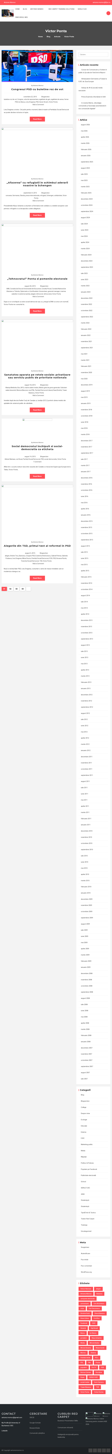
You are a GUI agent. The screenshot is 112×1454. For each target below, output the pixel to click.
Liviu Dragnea (30, 102)
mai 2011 (84, 800)
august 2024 (85, 218)
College (83, 1107)
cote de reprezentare (31, 99)
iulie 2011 (84, 788)
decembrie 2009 (86, 899)
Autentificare (85, 1253)
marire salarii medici (31, 387)
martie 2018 (85, 434)
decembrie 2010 (86, 831)
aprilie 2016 (85, 509)
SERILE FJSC (85, 1188)
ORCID (32, 1417)
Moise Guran (100, 1348)
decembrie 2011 (86, 757)
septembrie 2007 (87, 1066)
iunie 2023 (84, 279)
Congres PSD (30, 556)
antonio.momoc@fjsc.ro (101, 2)
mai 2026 (84, 131)
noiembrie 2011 (86, 763)
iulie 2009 (84, 930)
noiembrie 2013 (86, 627)
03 (17, 589)
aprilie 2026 (85, 137)
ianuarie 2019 (85, 403)
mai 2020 (84, 379)
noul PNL (31, 390)
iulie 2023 (84, 273)
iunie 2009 (84, 936)
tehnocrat (39, 294)
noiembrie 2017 (86, 447)
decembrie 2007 (86, 1048)
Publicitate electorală (88, 1175)
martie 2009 (85, 955)
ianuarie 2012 (85, 750)
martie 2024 (85, 249)
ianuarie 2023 (85, 292)
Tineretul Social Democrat (30, 561)
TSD (40, 561)
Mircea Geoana (85, 1348)
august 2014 (85, 595)
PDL (81, 1362)
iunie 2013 (84, 657)
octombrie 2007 (86, 1060)
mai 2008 (84, 1017)
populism (83, 1367)
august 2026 (85, 125)
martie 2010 (85, 881)
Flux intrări (84, 1260)
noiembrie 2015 (86, 527)
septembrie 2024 (87, 211)
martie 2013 (85, 676)
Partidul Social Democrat (31, 459)
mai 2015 (84, 565)
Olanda (22, 195)
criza (82, 1308)
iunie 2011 (84, 794)
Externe (83, 1132)
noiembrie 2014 (86, 583)
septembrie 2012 (87, 707)
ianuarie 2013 (85, 688)
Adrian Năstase (10, 459)
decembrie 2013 (86, 620)
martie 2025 (85, 187)
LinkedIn (5, 1431)
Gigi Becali (94, 1328)
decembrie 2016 (86, 478)
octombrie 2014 (86, 589)
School (83, 1182)
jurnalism (83, 1338)
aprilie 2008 (85, 1023)
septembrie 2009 (87, 918)
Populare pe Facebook (89, 1169)
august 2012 (85, 713)
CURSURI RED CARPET (68, 1415)
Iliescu (82, 1333)
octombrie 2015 (86, 534)
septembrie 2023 (87, 267)
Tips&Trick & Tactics (88, 1213)
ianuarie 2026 (85, 156)
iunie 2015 (84, 558)
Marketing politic (87, 1144)
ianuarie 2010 (85, 893)
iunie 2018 (84, 422)
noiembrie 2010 (86, 837)
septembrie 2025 (87, 162)
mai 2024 (84, 236)
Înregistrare (85, 1247)
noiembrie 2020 (86, 372)
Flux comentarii (86, 1266)
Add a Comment (38, 104)
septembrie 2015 (87, 540)
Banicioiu (22, 556)
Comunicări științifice (37, 1433)
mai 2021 (84, 354)
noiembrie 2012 (86, 701)
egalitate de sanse (57, 99)
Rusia (82, 1377)
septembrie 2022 (87, 317)
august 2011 (85, 781)
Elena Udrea (84, 1318)
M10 (22, 387)
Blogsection (45, 97)
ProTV (94, 1367)
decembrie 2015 (86, 521)
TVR (97, 1387)
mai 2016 (84, 503)
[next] (28, 589)
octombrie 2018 (86, 416)
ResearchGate (35, 1428)
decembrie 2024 (86, 199)
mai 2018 (84, 428)
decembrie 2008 (86, 973)
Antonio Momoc (37, 9)
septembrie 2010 (87, 850)
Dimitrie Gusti (85, 1313)
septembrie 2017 (87, 453)
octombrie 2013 (86, 633)
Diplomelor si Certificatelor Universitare (33, 291)
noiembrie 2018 (86, 410)
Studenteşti (85, 1206)
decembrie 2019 (86, 385)
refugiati (43, 195)
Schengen (50, 195)
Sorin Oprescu (99, 1382)
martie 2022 (85, 323)
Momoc (83, 1353)
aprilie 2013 (85, 670)
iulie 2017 (84, 459)
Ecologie (84, 1120)
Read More (37, 119)
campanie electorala (87, 1298)
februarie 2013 (86, 682)
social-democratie (50, 459)
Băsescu (99, 1294)
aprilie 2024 (85, 242)
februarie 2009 (86, 961)
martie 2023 (85, 286)
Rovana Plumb (61, 558)
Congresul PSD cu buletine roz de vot (37, 89)
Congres (20, 99)
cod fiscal (19, 459)
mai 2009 (84, 943)
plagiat (33, 294)
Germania (15, 195)
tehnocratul (48, 294)
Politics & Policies (87, 1163)
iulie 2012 (84, 719)
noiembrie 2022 (86, 304)
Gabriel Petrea (56, 556)
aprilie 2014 (85, 614)
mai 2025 (84, 180)
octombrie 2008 (86, 986)
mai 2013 (84, 664)
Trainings (84, 1225)
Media (83, 1151)
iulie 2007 (84, 1079)
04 (23, 589)
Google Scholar (35, 1423)
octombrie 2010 (86, 843)
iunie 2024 (84, 230)
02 (10, 589)
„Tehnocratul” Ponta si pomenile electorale (37, 278)
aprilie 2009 (85, 949)
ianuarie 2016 (85, 515)
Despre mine (85, 1113)
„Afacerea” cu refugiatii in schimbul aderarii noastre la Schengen (37, 184)
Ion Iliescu (21, 102)
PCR (50, 558)
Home (17, 9)
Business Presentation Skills (68, 1421)
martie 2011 (85, 812)
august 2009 (85, 924)
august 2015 (85, 546)
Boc (19, 387)
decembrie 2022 (86, 298)
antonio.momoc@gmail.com (12, 1417)
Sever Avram (43, 102)
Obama (93, 1353)
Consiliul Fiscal (46, 289)
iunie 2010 (84, 862)
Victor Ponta (53, 102)
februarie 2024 (86, 255)
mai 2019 (84, 397)
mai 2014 (84, 608)
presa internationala (32, 195)
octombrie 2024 (86, 205)
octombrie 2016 (86, 490)
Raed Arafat (57, 390)
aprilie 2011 (85, 806)
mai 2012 (84, 732)
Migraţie (84, 1157)
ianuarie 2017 (85, 472)
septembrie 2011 (87, 775)
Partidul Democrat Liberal (44, 390)
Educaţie (84, 1126)
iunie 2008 (84, 1011)
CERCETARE (38, 1413)
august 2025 (85, 168)
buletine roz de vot (10, 99)
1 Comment (37, 462)
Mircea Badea (94, 1343)
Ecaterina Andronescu (43, 556)
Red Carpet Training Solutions (61, 9)
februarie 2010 (86, 887)
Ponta (98, 1362)
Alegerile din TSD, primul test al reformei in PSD (37, 545)
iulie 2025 (84, 174)
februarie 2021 (86, 366)
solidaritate (58, 195)
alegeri (7, 556)
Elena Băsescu (100, 1313)
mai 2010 (84, 868)
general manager (54, 291)
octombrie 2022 (86, 311)
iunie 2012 (84, 726)
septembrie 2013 (87, 639)
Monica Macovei (22, 390)
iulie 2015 (84, 552)
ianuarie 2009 (85, 967)
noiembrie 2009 (86, 905)
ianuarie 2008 (85, 1042)
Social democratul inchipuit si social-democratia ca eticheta (37, 448)
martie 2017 (85, 465)
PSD (37, 102)
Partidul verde (85, 1358)
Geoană (83, 1328)
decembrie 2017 (86, 441)
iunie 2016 (84, 496)
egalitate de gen (44, 99)
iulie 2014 (84, 602)
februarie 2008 (86, 1035)
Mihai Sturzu (26, 558)
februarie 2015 (86, 577)
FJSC (83, 1138)
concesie (9, 195)
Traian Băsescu (85, 1387)
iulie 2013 (84, 651)
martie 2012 (85, 744)
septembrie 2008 (87, 992)
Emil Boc (97, 1318)
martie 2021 (85, 360)
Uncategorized (86, 1231)
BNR (8, 289)
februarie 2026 (86, 149)
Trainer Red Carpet (87, 1219)
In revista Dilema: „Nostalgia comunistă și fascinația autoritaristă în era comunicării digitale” (92, 105)
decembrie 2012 (86, 695)
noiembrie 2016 (86, 484)
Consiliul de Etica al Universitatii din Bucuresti (25, 289)
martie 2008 (85, 1029)
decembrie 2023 (86, 261)
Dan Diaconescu (94, 1308)
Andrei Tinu (14, 556)
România (99, 1372)
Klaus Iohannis (97, 1338)
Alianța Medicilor (11, 387)
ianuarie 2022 (85, 335)
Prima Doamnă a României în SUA (93, 97)
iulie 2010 (84, 856)
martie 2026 (85, 143)
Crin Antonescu (99, 1303)
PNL (89, 1362)
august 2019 (85, 391)
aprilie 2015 (85, 571)
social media (84, 1382)
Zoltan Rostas (99, 1392)
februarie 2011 (86, 819)
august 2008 (85, 998)
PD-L (96, 1358)
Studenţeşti (85, 1200)
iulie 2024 (84, 224)
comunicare (84, 1303)
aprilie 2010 (85, 874)
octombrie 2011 (86, 769)
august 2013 (85, 645)
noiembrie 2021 (86, 341)
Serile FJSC (82, 9)
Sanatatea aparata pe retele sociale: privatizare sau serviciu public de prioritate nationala (37, 376)
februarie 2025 (86, 193)
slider (83, 1194)
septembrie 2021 (87, 348)
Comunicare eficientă (65, 1428)
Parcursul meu (21, 17)
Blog (25, 9)
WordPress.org (86, 1272)
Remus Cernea (85, 1372)
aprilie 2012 (85, 738)
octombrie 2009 (86, 911)
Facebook (83, 1323)
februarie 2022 (86, 329)
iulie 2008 (84, 1004)
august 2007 (85, 1073)
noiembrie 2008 (86, 980)
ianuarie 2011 (85, 825)
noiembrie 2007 (86, 1054)
